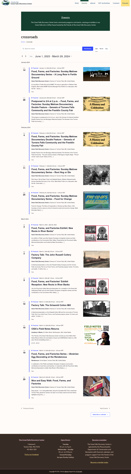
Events (23, 42)
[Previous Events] (22, 56)
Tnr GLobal (79, 471)
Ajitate (67, 471)
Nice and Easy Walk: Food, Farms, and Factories (51, 382)
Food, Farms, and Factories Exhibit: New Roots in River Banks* (52, 229)
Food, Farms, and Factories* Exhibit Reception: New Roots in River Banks (50, 283)
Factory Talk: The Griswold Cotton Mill (51, 305)
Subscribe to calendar (99, 414)
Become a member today (99, 462)
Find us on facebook (32, 455)
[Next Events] (26, 56)
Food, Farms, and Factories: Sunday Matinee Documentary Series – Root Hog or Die (54, 171)
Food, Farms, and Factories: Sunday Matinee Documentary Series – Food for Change (54, 197)
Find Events (87, 49)
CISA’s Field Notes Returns (45, 328)
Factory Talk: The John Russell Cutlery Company (51, 256)
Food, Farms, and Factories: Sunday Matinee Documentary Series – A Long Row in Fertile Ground (54, 74)
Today (30, 56)
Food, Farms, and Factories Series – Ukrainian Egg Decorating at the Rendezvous (55, 355)
